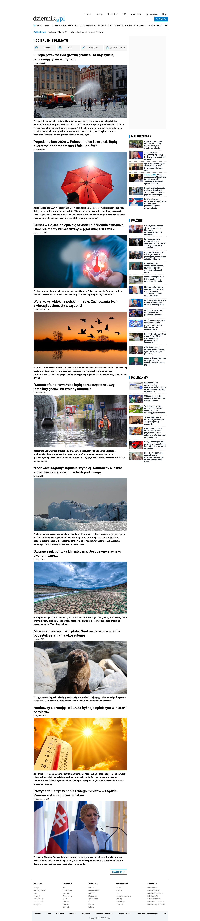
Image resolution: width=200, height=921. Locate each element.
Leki (117, 893)
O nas (48, 914)
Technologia (67, 890)
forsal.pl (99, 14)
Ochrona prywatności (104, 914)
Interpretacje (38, 901)
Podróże (66, 904)
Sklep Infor (38, 904)
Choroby (119, 899)
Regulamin (85, 914)
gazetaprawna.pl (153, 14)
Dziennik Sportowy (96, 32)
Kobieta (91, 888)
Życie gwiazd (93, 899)
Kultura (91, 907)
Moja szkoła (92, 896)
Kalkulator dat (152, 888)
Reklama (60, 914)
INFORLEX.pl (112, 14)
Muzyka (91, 904)
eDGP (36, 893)
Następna (117, 872)
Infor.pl (36, 888)
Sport (65, 899)
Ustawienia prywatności (147, 914)
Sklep (164, 14)
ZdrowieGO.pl (136, 14)
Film (89, 901)
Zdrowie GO (62, 32)
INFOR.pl (88, 14)
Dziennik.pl (67, 883)
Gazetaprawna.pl (40, 890)
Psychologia (120, 901)
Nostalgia (52, 32)
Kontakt (37, 914)
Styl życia (119, 904)
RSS (164, 914)
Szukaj (162, 19)
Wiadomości (67, 896)
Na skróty (38, 883)
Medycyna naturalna (123, 896)
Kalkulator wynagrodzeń (156, 904)
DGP (124, 14)
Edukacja (91, 893)
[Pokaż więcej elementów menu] (166, 26)
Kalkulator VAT (152, 896)
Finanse (119, 890)
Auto (64, 888)
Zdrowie (66, 901)
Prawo (118, 888)
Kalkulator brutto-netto (155, 901)
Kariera (72, 914)
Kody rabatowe (93, 890)
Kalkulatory (152, 883)
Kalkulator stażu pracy (155, 893)
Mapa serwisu (125, 914)
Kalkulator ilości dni (154, 890)
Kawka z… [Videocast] (78, 32)
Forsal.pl (37, 896)
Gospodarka (67, 893)
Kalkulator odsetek (154, 899)
